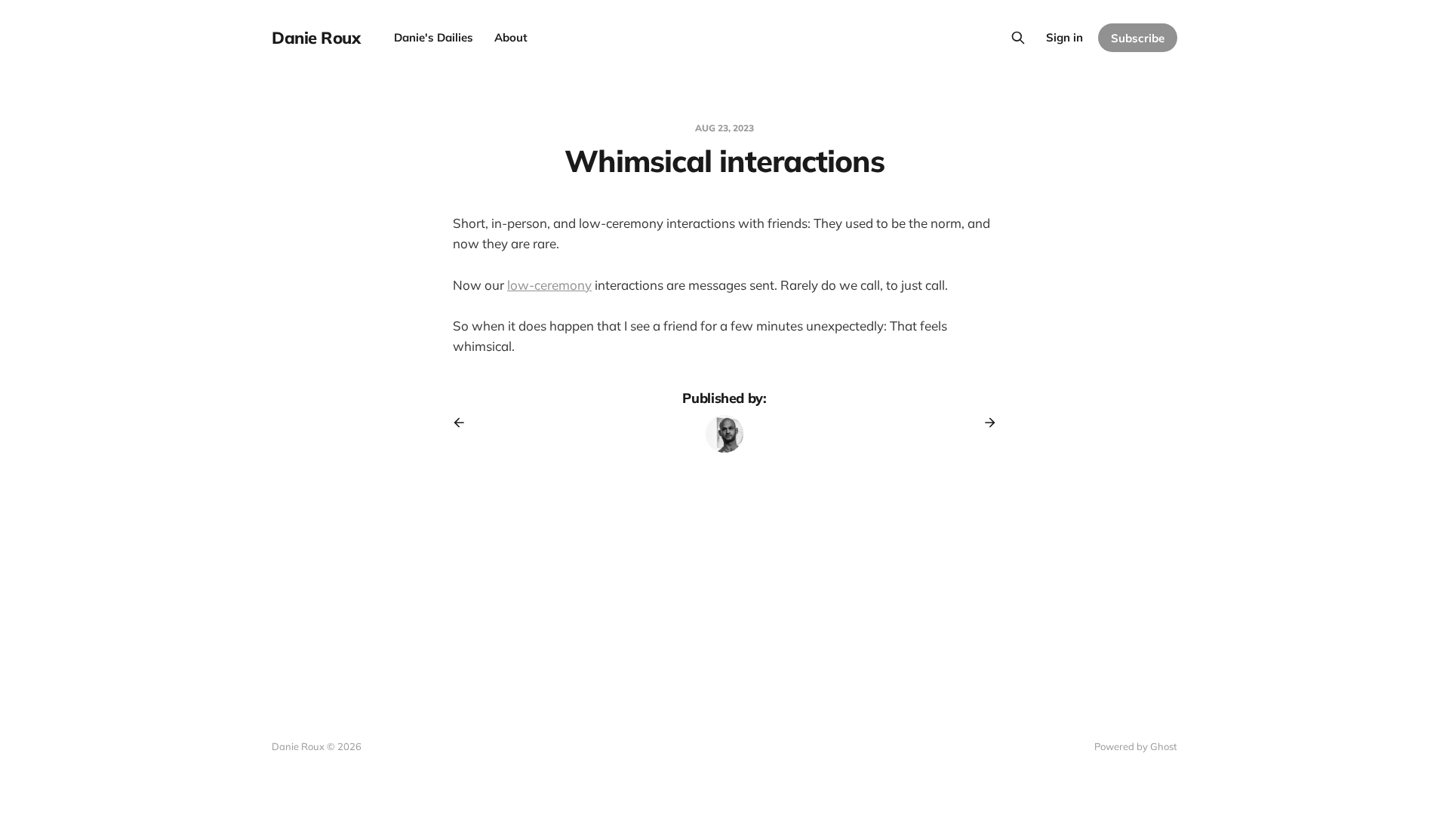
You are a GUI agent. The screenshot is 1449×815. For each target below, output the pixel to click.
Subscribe (1137, 38)
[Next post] (985, 422)
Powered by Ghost (1135, 746)
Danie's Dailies (433, 37)
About (511, 37)
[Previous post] (464, 422)
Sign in (1064, 37)
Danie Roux (316, 37)
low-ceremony (549, 285)
